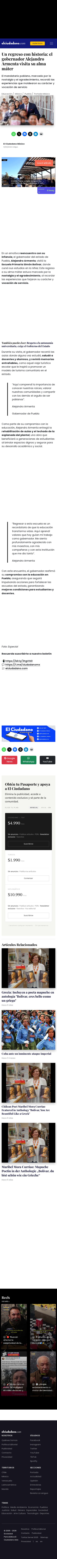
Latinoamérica (9, 1484)
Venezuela (7, 1480)
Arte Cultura (20, 1513)
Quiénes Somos (9, 1440)
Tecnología (32, 1513)
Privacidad (7, 1457)
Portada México (42, 93)
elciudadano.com (16, 668)
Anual (46, 807)
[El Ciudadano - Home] (13, 43)
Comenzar (28, 878)
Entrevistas (35, 1484)
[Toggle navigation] (51, 43)
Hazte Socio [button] (37, 43)
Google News (10, 760)
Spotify (33, 1461)
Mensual (34, 807)
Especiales (31, 1510)
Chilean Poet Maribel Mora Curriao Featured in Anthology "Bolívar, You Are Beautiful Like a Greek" (26, 1110)
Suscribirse (28, 844)
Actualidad (35, 1476)
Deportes (44, 1513)
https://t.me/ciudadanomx (22, 664)
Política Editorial (9, 1444)
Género (21, 1510)
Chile (4, 1472)
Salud (13, 1510)
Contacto (6, 1452)
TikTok (33, 1457)
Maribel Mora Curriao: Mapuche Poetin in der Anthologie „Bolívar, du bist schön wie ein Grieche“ (28, 1171)
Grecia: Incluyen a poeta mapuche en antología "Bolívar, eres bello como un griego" (28, 996)
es (37, 1541)
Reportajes (35, 1489)
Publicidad (7, 1448)
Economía (33, 1507)
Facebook (35, 1440)
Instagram (35, 1444)
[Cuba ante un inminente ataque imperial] (28, 1030)
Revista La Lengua (39, 1493)
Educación (7, 93)
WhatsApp (28, 761)
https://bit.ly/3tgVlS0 (19, 661)
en (41, 1541)
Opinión (34, 1480)
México (18, 93)
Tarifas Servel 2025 (29, 1537)
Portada (34, 1472)
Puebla (28, 93)
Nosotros (25, 1529)
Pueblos (44, 1507)
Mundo (5, 1489)
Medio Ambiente (18, 1507)
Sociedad (43, 1510)
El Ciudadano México (14, 144)
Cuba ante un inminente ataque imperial (26, 1053)
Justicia (5, 1510)
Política (5, 1507)
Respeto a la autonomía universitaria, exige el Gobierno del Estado (27, 344)
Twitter (33, 1448)
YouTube (47, 761)
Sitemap (44, 1537)
